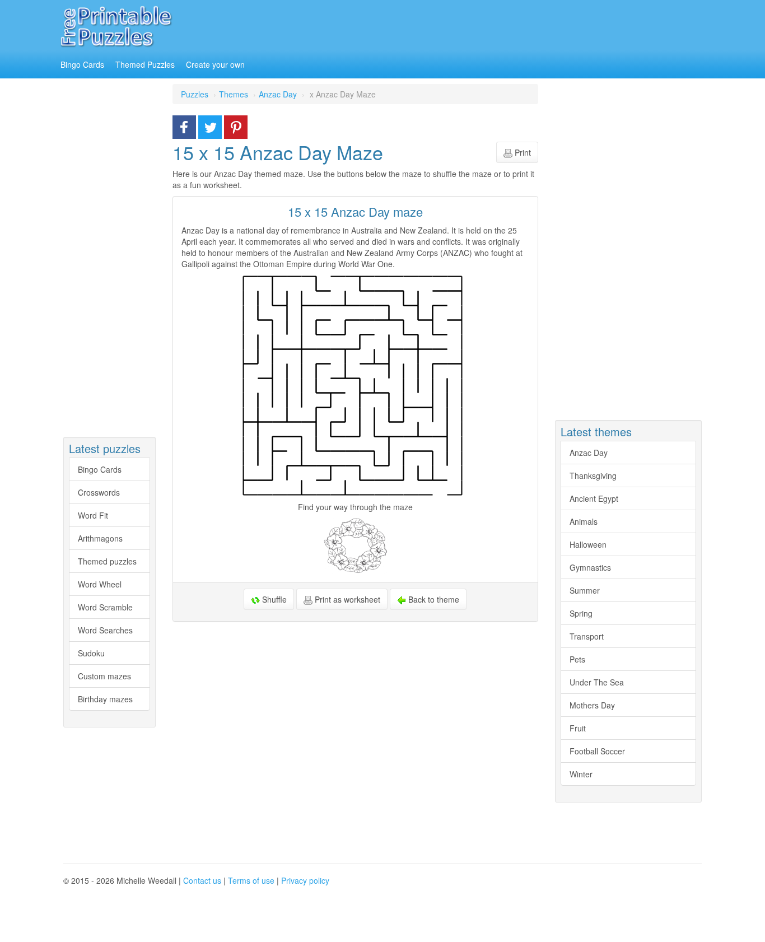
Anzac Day (589, 452)
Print (521, 152)
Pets (577, 659)
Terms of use (251, 880)
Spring (581, 613)
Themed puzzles (107, 561)
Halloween (588, 544)
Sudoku (91, 653)
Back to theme (432, 599)
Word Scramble (105, 607)
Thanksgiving (593, 475)
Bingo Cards (82, 64)
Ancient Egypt (594, 498)
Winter (581, 774)
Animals (584, 521)
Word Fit (93, 515)
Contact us (202, 880)
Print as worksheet (346, 599)
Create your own (215, 64)
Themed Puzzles (145, 64)
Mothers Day (592, 705)
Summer (585, 590)
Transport (587, 636)
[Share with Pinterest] (236, 126)
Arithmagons (100, 538)
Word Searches (105, 630)
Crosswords (99, 492)
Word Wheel (100, 584)
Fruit (578, 728)
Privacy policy (305, 880)
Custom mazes (104, 676)
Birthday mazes (105, 699)
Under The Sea (597, 682)
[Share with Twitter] (210, 126)
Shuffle (273, 599)
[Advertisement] (488, 25)
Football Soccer (597, 751)
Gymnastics (590, 567)
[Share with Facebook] (184, 126)
